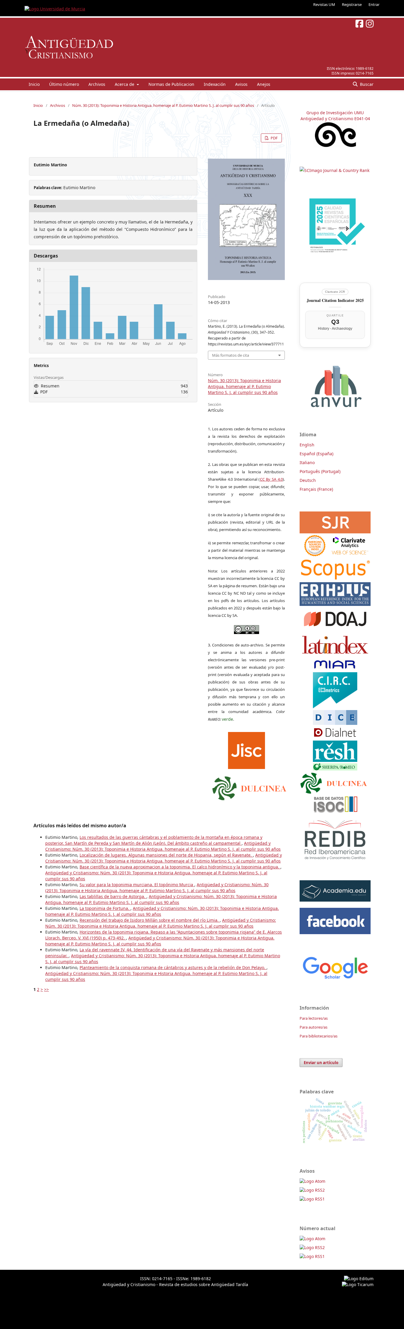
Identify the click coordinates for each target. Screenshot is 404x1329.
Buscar (366, 84)
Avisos (241, 84)
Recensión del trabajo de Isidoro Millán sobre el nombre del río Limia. (150, 920)
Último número (64, 84)
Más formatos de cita (230, 355)
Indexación (215, 84)
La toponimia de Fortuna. (105, 908)
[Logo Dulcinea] (249, 786)
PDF (274, 138)
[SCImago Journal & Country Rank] (334, 170)
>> (46, 989)
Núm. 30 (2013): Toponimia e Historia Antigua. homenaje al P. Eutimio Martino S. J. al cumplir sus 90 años (163, 105)
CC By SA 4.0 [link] (271, 479)
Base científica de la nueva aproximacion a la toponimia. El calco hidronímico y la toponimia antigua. (180, 867)
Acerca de (125, 84)
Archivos (96, 84)
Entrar (374, 4)
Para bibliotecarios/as (318, 1036)
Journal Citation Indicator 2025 (335, 300)
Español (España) (316, 453)
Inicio (34, 84)
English (307, 445)
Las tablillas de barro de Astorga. (113, 896)
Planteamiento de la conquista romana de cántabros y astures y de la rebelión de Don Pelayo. (173, 967)
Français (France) (316, 489)
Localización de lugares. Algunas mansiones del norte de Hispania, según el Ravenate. (166, 855)
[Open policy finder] (246, 749)
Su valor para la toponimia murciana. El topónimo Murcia (137, 884)
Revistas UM (324, 4)
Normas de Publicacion (171, 84)
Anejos (263, 84)
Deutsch (308, 480)
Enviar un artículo (321, 1062)
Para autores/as (313, 1027)
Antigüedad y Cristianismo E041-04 (335, 118)
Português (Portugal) (320, 471)
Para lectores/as (314, 1018)
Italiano (307, 462)
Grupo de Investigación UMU (335, 112)
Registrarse (352, 4)
